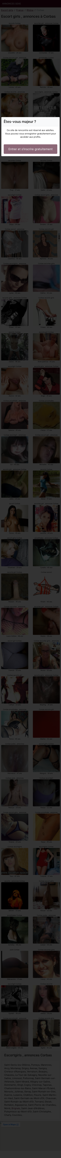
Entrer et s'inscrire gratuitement (30, 149)
